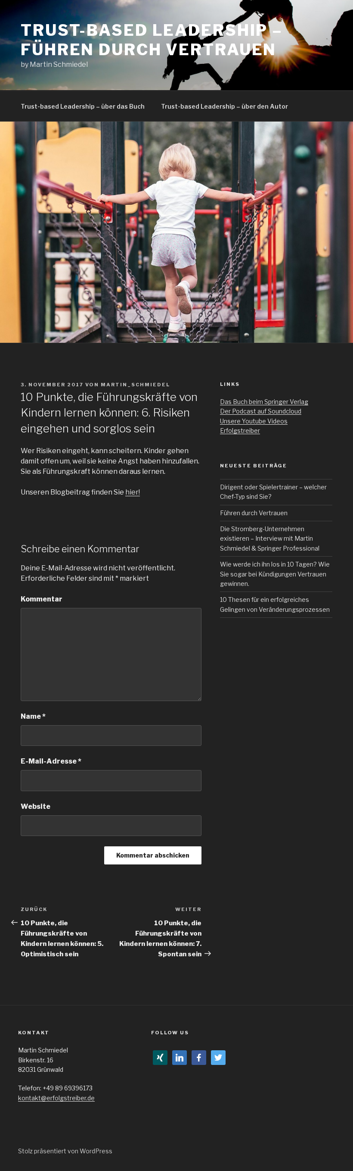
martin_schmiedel (135, 385)
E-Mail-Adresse (51, 761)
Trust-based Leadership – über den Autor (224, 106)
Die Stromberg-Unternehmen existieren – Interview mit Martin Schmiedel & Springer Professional (269, 538)
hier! (132, 492)
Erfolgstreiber (240, 430)
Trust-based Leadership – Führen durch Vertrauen (152, 40)
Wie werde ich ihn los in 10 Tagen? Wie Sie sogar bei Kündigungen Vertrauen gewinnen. (275, 573)
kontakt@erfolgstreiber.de (56, 1098)
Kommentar (41, 599)
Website (35, 806)
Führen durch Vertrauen (254, 513)
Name (33, 716)
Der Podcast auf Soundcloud (260, 411)
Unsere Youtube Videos (254, 421)
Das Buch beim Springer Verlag (264, 401)
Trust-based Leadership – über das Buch (83, 106)
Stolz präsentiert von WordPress (65, 1151)
